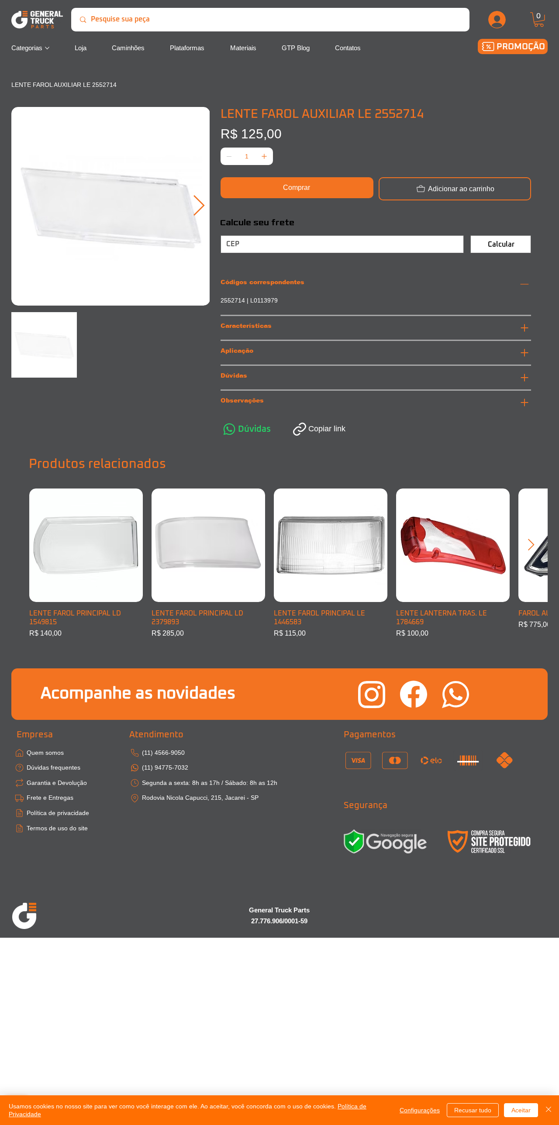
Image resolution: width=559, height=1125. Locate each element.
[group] (279, 563)
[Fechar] (548, 1110)
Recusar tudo (472, 1110)
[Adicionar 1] (264, 156)
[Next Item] (199, 206)
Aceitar (521, 1110)
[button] (539, 19)
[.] (497, 19)
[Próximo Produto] (531, 544)
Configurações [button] (420, 1110)
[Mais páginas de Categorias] (47, 48)
